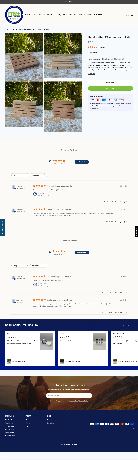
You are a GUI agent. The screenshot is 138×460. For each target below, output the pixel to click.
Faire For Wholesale (11, 420)
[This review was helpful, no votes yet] (121, 201)
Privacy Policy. (83, 401)
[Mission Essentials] (14, 15)
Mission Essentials (71, 444)
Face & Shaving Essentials (21, 29)
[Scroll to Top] (134, 449)
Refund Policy (9, 423)
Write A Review (81, 162)
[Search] (123, 15)
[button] (132, 15)
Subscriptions (9, 432)
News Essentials (10, 435)
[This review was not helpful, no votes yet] (124, 201)
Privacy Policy (9, 426)
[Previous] (124, 325)
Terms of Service (10, 429)
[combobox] (20, 175)
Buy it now (110, 88)
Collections (50, 423)
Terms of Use (74, 401)
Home (7, 29)
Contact (28, 420)
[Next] (131, 325)
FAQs (27, 426)
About (28, 423)
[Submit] (89, 395)
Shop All (49, 420)
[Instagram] (133, 428)
